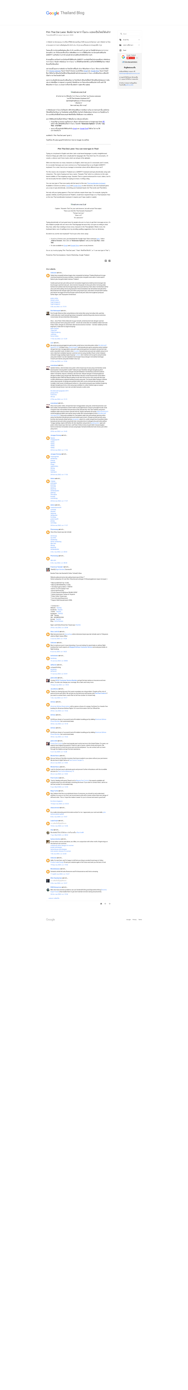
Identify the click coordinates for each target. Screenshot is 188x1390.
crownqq (53, 509)
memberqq (54, 498)
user (52, 343)
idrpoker (53, 511)
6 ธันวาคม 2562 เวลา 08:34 (59, 563)
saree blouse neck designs (59, 849)
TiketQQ (58, 608)
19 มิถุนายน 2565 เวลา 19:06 (59, 865)
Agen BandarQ (60, 569)
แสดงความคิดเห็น (54, 898)
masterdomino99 (56, 507)
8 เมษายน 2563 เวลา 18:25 (59, 651)
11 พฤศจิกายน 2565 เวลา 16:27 (60, 874)
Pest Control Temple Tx (76, 760)
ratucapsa (54, 494)
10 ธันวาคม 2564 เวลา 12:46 (59, 826)
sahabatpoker (55, 490)
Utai (52, 830)
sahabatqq (54, 458)
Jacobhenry (54, 689)
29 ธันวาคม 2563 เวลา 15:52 (59, 711)
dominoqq (54, 536)
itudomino (54, 394)
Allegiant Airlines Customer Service (80, 647)
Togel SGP (54, 330)
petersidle (54, 678)
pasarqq (53, 485)
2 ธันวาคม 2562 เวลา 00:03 (59, 552)
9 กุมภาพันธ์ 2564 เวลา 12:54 (59, 787)
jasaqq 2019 (54, 393)
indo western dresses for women (61, 851)
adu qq (53, 396)
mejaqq (53, 481)
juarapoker (75, 419)
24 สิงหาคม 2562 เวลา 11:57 (59, 501)
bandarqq (53, 658)
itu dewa (77, 355)
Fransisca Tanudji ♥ (57, 567)
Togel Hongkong (56, 332)
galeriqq (53, 492)
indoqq (53, 470)
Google (128, 919)
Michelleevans (55, 869)
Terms (140, 919)
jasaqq (53, 521)
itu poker (76, 351)
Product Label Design (57, 862)
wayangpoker (55, 456)
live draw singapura (56, 801)
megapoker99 (55, 440)
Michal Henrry (55, 755)
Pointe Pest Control (56, 743)
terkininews (54, 655)
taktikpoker (54, 515)
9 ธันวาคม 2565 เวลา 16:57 (59, 883)
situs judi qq (68, 634)
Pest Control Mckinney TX (66, 771)
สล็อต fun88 (80, 832)
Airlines (53, 702)
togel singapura (55, 302)
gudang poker (95, 423)
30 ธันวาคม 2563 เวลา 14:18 (59, 724)
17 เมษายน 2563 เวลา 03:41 (59, 674)
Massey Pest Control (82, 780)
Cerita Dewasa (58, 621)
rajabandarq (54, 466)
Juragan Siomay (56, 435)
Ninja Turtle (54, 791)
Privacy (135, 919)
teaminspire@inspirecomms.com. (129, 73)
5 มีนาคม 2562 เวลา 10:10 (58, 306)
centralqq (53, 523)
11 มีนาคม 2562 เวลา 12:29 (59, 339)
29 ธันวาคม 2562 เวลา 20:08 (59, 627)
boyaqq (53, 496)
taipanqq (53, 513)
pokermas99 (54, 519)
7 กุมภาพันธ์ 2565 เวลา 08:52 (59, 835)
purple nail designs (56, 847)
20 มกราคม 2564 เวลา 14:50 (59, 774)
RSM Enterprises (56, 887)
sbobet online (55, 300)
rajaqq (52, 442)
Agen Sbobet (55, 328)
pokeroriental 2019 (102, 411)
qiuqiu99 (53, 487)
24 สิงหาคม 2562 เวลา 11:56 (59, 450)
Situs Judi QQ (55, 631)
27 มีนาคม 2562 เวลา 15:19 (59, 399)
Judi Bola (53, 334)
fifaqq (52, 464)
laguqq (53, 438)
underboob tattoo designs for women (62, 845)
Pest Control (55, 778)
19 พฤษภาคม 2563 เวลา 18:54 (60, 685)
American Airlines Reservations (60, 706)
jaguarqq (53, 489)
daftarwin (54, 665)
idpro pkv (53, 543)
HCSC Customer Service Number (66, 680)
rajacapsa (54, 472)
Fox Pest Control (100, 693)
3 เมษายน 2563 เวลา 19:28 (59, 638)
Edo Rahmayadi (56, 310)
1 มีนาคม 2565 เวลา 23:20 (58, 854)
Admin (53, 478)
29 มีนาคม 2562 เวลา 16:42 (59, 431)
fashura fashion (56, 839)
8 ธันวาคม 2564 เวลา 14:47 (59, 817)
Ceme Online (54, 336)
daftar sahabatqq (56, 541)
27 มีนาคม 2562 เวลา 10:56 (59, 361)
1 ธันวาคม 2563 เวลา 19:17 (59, 698)
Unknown (54, 272)
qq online (53, 537)
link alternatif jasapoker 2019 (59, 391)
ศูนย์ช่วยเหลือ (129, 85)
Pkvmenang (55, 529)
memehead (54, 365)
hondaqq (53, 517)
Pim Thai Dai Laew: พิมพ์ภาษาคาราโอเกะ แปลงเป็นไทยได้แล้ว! (78, 32)
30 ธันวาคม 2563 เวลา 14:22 (59, 737)
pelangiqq (54, 483)
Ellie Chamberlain (56, 878)
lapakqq (53, 462)
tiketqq (53, 468)
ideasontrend (55, 807)
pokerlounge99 (73, 347)
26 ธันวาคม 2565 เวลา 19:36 (59, 894)
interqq (53, 460)
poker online (54, 298)
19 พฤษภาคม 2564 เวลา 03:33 (60, 804)
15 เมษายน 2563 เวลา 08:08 (59, 661)
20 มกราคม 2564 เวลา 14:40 (59, 763)
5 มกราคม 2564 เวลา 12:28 (59, 752)
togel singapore (55, 304)
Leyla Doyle (54, 820)
